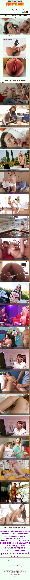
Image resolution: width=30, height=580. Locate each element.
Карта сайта (13, 574)
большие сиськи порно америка (7, 531)
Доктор (11, 37)
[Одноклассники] (25, 12)
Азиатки (17, 37)
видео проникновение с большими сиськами (15, 542)
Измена (5, 37)
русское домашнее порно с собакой (15, 548)
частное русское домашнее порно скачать (16, 532)
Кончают (22, 37)
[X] (27, 12)
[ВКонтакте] (23, 12)
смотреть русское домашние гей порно (15, 553)
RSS (19, 574)
